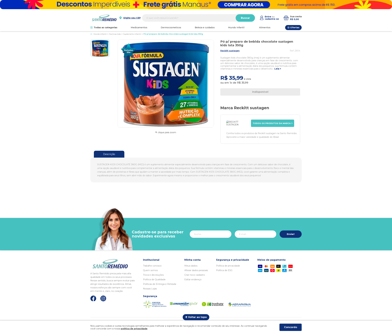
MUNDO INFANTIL (236, 27)
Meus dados (190, 265)
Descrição (109, 154)
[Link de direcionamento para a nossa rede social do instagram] (103, 298)
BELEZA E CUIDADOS (205, 27)
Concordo (290, 327)
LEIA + (277, 69)
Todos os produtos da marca (272, 123)
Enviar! (290, 234)
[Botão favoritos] (207, 46)
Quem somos (150, 270)
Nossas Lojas (150, 288)
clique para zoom (167, 132)
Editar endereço (193, 279)
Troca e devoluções (153, 275)
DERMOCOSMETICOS (171, 27)
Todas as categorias (105, 27)
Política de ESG (224, 270)
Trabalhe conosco (152, 265)
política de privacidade (134, 328)
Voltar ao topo (197, 317)
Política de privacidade (228, 265)
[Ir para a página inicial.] (104, 18)
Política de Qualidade (154, 279)
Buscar (245, 17)
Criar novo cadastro (194, 275)
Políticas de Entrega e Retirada (159, 284)
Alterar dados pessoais (196, 270)
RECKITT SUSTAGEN (230, 50)
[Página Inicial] (91, 34)
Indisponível (260, 91)
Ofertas (294, 27)
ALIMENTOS (264, 27)
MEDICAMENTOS (139, 27)
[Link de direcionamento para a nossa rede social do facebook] (93, 298)
